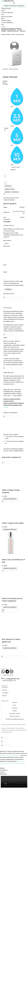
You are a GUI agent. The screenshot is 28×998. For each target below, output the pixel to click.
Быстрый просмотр (4, 487)
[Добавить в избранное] (8, 487)
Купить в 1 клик (9, 189)
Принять (3, 765)
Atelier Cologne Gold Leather (13, 523)
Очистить (13, 169)
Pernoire (5, 81)
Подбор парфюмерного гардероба (14, 5)
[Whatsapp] (3, 672)
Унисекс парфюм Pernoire (16, 450)
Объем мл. (6, 129)
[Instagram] (11, 672)
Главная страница (5, 34)
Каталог (13, 34)
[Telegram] (7, 672)
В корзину (8, 186)
